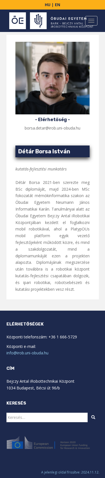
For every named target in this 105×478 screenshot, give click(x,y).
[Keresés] (93, 417)
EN (57, 4)
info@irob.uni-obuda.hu (27, 352)
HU (48, 4)
